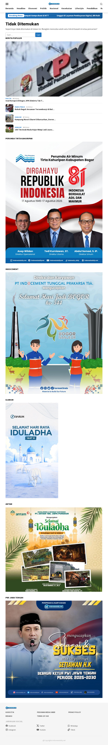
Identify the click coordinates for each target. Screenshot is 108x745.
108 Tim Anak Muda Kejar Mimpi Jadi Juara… (34, 130)
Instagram (12, 730)
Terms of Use (43, 716)
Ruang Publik (20, 107)
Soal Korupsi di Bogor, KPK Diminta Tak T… (25, 101)
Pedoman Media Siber (46, 712)
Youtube (43, 730)
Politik (8, 98)
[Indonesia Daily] (54, 3)
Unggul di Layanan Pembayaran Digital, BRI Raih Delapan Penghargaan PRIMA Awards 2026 (60, 15)
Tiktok (73, 730)
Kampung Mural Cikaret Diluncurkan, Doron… (35, 119)
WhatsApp (74, 726)
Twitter (42, 726)
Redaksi (9, 716)
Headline (18, 117)
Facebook (12, 726)
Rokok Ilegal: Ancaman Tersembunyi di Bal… (34, 109)
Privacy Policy (74, 712)
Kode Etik (10, 712)
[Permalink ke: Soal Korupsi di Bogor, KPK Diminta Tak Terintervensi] (54, 69)
